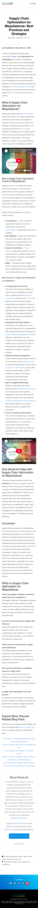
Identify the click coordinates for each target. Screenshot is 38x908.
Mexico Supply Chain (27, 727)
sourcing (23, 129)
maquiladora (31, 546)
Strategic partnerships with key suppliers (20, 401)
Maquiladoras (8, 862)
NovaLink (13, 93)
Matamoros (8, 829)
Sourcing (18, 859)
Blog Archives (19, 844)
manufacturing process (19, 818)
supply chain (16, 56)
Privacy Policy (19, 903)
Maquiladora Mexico (16, 856)
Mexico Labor (28, 856)
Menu (34, 3)
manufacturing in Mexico (27, 389)
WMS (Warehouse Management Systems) (20, 334)
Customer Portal (32, 902)
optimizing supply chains (21, 87)
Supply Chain (17, 862)
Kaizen (19, 422)
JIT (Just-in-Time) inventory (15, 368)
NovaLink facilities (20, 823)
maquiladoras (29, 114)
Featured (7, 856)
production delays (28, 361)
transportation (10, 230)
